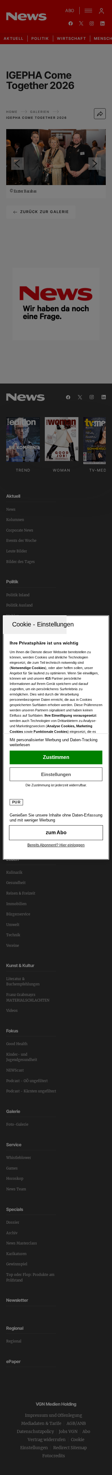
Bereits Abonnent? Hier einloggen (56, 845)
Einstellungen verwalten (56, 774)
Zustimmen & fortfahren (56, 757)
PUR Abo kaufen (56, 833)
